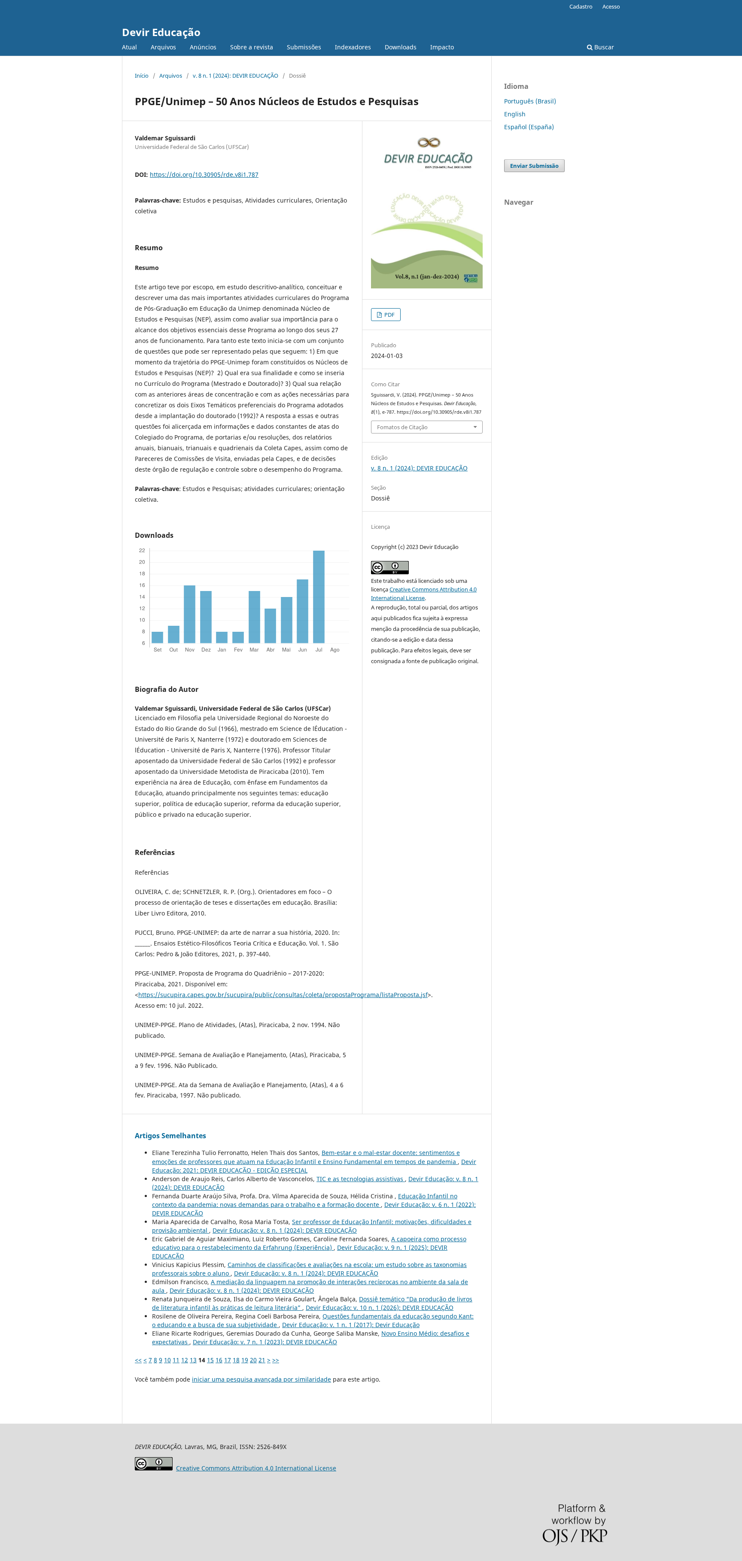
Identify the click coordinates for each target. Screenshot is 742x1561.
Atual (129, 47)
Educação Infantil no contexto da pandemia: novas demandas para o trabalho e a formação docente (304, 1200)
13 (193, 1360)
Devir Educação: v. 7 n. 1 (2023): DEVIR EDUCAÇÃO (265, 1342)
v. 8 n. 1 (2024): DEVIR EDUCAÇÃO (235, 75)
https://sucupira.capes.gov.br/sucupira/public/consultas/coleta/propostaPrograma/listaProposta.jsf (283, 995)
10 (167, 1360)
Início (142, 75)
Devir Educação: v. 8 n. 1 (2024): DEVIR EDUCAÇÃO (285, 1230)
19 (244, 1360)
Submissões (304, 47)
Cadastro (581, 6)
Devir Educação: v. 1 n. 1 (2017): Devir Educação (351, 1325)
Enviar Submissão (534, 166)
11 (176, 1360)
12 (184, 1360)
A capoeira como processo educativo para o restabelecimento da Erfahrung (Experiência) (309, 1243)
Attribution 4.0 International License (256, 1468)
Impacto (442, 47)
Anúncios (203, 47)
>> (275, 1360)
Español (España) (529, 127)
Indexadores (353, 47)
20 (253, 1360)
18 (236, 1360)
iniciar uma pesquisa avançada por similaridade (261, 1379)
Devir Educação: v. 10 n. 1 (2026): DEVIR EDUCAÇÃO (379, 1307)
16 (219, 1360)
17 (227, 1360)
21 (261, 1360)
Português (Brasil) (530, 101)
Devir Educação (161, 32)
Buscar (603, 47)
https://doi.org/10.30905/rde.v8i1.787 (204, 174)
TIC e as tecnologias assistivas (360, 1179)
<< (138, 1360)
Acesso (611, 6)
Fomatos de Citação (402, 427)
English (515, 114)
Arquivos (163, 47)
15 (210, 1360)
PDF (389, 314)
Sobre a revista (251, 47)
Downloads (401, 47)
